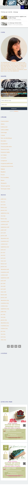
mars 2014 (3, 339)
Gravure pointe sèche (6, 146)
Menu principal (26, 7)
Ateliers (3, 124)
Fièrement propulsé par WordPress (8, 486)
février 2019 (4, 218)
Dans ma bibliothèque (6, 138)
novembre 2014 (5, 325)
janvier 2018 (4, 235)
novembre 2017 (5, 241)
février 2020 (4, 207)
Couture (3, 135)
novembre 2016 (5, 272)
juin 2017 (3, 252)
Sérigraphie (3, 183)
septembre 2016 (5, 277)
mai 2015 (3, 317)
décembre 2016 (5, 269)
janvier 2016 (4, 297)
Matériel (3, 169)
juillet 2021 (3, 199)
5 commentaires (17, 19)
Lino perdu (3, 157)
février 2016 (4, 294)
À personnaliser (5, 121)
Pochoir (3, 174)
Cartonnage (4, 132)
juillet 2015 (3, 311)
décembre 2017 (5, 238)
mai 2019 (3, 216)
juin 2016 (3, 283)
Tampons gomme (5, 186)
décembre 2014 (5, 323)
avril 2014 (3, 337)
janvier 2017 (4, 266)
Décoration (3, 141)
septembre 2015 (5, 308)
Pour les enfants (5, 177)
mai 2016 (3, 286)
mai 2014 (3, 334)
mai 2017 (3, 255)
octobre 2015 (4, 306)
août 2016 (3, 280)
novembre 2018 (5, 221)
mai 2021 (3, 201)
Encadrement (4, 143)
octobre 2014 (4, 328)
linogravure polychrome (7, 166)
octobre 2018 (4, 224)
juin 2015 (3, 314)
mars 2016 (3, 292)
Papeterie (3, 172)
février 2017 (4, 263)
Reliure (2, 180)
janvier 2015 (4, 320)
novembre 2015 (5, 303)
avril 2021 (3, 204)
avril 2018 (3, 232)
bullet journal (4, 127)
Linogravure (4, 160)
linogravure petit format (7, 163)
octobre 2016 (4, 275)
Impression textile (5, 152)
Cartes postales (5, 129)
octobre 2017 (4, 244)
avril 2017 (3, 258)
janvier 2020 (4, 210)
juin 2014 (3, 331)
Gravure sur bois (5, 149)
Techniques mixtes (5, 188)
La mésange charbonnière (14, 23)
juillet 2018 (3, 230)
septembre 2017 (5, 247)
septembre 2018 (5, 227)
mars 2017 (3, 261)
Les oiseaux (4, 155)
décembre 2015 (5, 300)
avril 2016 (3, 289)
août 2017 (3, 249)
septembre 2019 (5, 213)
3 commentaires (19, 24)
